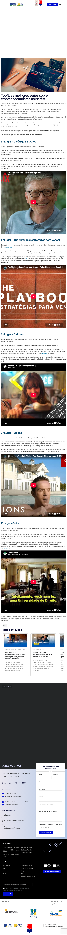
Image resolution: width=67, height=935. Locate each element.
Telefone (41, 796)
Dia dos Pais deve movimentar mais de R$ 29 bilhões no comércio (42, 655)
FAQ (22, 873)
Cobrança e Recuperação (11, 847)
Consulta (8, 649)
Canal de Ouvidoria (27, 868)
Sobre (4, 868)
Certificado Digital (26, 852)
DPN (4, 873)
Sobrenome (54, 774)
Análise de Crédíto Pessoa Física (11, 855)
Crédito (13, 649)
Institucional (6, 865)
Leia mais (7, 674)
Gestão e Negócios (38, 649)
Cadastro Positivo (26, 850)
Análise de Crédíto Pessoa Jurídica (11, 850)
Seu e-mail (42, 789)
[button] (60, 4)
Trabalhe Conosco (8, 871)
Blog (22, 871)
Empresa (41, 782)
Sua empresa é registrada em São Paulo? (50, 824)
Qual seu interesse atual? (46, 804)
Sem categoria (21, 649)
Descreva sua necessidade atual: (48, 811)
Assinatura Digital (26, 847)
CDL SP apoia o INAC (28, 876)
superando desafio (20, 258)
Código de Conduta (27, 865)
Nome (40, 774)
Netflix (47, 130)
